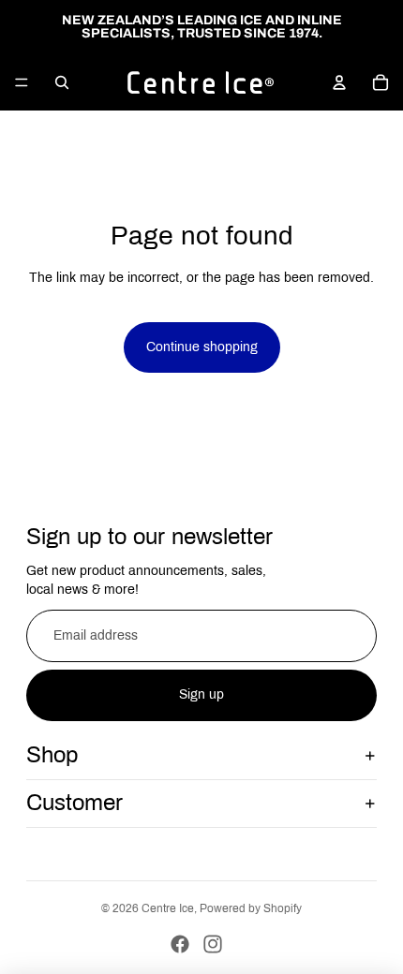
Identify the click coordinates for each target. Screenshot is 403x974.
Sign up (201, 694)
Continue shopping (202, 347)
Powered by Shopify (251, 908)
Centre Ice (168, 908)
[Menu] (21, 82)
